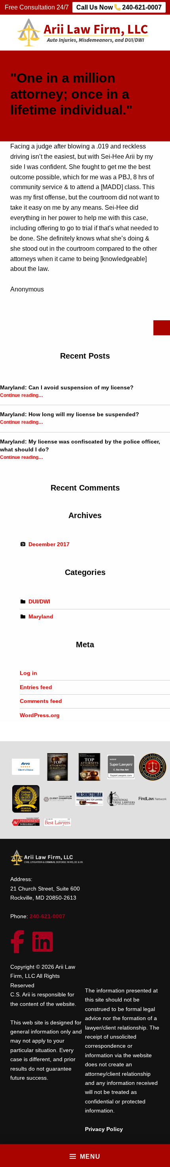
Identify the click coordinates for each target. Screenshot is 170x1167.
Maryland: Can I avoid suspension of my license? (67, 387)
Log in (28, 673)
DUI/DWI (39, 601)
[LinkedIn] (46, 948)
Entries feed (36, 687)
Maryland (40, 616)
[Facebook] (21, 948)
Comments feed (41, 701)
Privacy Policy (104, 1129)
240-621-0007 (47, 916)
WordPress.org (40, 715)
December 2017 (49, 544)
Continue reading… (21, 395)
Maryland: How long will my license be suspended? (69, 414)
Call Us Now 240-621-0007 (119, 7)
